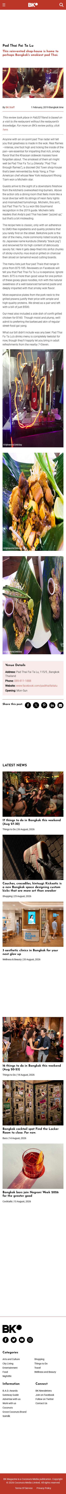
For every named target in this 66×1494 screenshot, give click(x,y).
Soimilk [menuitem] (6, 1416)
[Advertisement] (33, 26)
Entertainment (10, 1367)
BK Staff (10, 107)
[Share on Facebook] (28, 705)
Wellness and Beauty (45, 1372)
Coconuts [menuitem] (8, 1407)
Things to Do (41, 1363)
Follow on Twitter (45, 1399)
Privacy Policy (44, 1488)
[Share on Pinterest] (44, 705)
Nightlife (7, 1376)
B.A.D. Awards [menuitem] (10, 1390)
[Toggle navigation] (4, 5)
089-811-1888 (22, 680)
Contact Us (41, 1403)
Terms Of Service (23, 1488)
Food (5, 1372)
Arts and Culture (11, 1359)
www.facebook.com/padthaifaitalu (36, 685)
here (5, 129)
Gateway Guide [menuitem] (11, 1395)
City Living (8, 1363)
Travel (37, 1367)
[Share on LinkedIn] (52, 705)
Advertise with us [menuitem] (11, 1399)
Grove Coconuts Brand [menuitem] (14, 1411)
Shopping (39, 1359)
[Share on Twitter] (36, 705)
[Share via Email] (60, 705)
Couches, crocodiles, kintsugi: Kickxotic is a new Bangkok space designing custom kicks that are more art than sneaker (32, 887)
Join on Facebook (45, 1395)
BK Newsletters (44, 1390)
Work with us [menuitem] (9, 1403)
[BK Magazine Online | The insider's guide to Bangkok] (33, 4)
